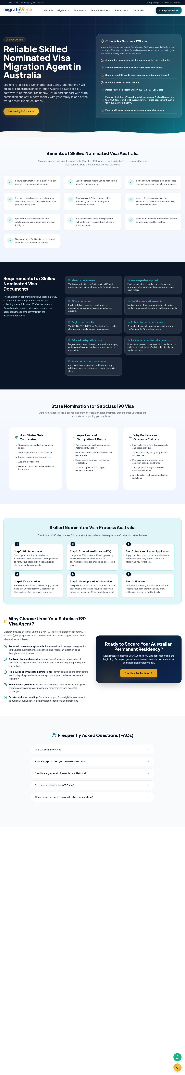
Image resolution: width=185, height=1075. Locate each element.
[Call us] (177, 1067)
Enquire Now (168, 10)
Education (79, 10)
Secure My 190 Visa (19, 111)
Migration (62, 10)
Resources (120, 10)
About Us (48, 10)
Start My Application (137, 673)
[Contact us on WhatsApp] (177, 1057)
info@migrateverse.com (34, 2)
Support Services (99, 10)
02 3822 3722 (12, 2)
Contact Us (138, 10)
